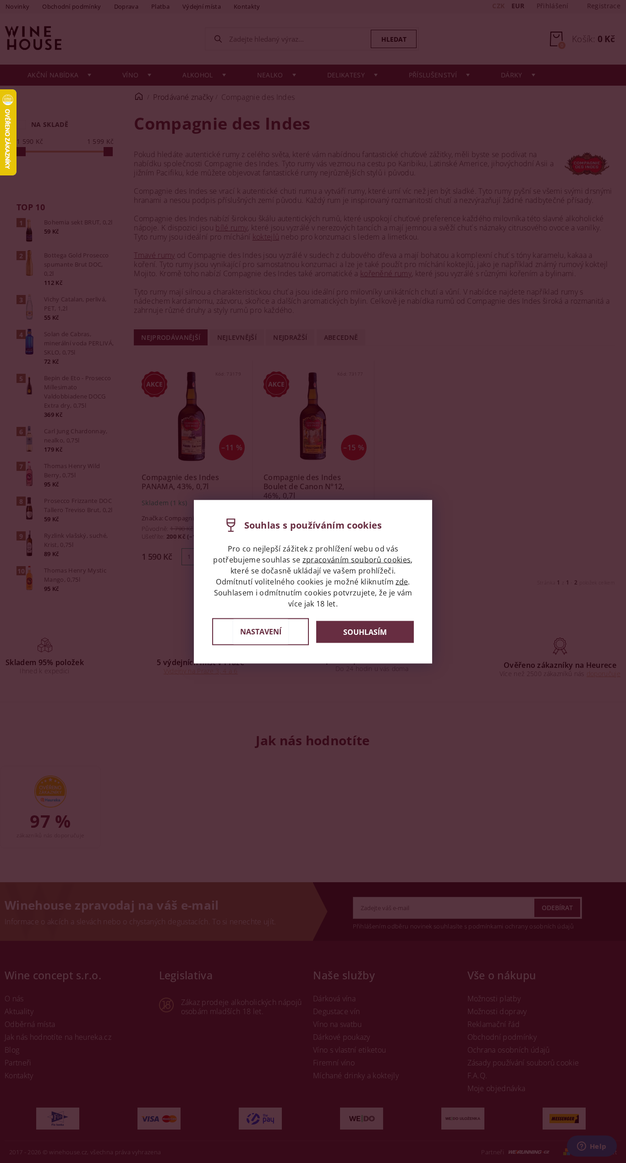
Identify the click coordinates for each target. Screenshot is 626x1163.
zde (401, 581)
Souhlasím (365, 632)
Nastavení (260, 631)
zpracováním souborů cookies (356, 559)
